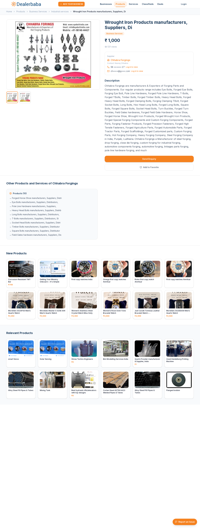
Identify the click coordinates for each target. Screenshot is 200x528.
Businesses (106, 4)
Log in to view (132, 67)
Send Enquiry (149, 159)
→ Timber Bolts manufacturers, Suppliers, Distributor (34, 226)
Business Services (38, 11)
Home (9, 11)
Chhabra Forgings (120, 60)
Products (120, 4)
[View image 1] (12, 97)
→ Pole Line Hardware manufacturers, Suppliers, (32, 206)
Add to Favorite (151, 167)
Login (184, 4)
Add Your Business (73, 4)
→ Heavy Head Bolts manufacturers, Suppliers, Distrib (35, 210)
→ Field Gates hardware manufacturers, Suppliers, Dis (35, 235)
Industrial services (60, 11)
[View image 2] (25, 97)
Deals (160, 4)
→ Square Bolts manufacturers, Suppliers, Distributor (34, 231)
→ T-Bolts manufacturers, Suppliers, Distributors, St (34, 218)
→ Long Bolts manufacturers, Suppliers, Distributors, (34, 214)
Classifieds (148, 4)
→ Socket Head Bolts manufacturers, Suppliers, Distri (34, 222)
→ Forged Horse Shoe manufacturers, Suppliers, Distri (35, 198)
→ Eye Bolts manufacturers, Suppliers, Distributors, (33, 202)
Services (133, 4)
